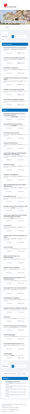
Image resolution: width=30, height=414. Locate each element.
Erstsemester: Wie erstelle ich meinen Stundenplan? (15, 47)
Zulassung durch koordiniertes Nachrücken (13, 124)
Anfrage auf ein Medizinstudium (11, 143)
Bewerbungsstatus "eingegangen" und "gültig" (14, 99)
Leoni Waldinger (14, 125)
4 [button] (20, 36)
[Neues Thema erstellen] (2, 33)
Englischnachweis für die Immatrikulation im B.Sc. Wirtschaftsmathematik (15, 278)
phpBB (8, 404)
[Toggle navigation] (28, 5)
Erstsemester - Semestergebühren (11, 174)
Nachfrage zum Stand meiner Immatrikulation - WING (15, 206)
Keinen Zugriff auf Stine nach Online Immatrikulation (15, 288)
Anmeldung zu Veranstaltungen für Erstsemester (14, 57)
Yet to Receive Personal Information (11, 133)
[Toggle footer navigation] (1, 400)
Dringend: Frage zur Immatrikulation (12, 267)
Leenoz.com (9, 405)
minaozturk (13, 207)
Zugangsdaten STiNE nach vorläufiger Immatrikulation (15, 308)
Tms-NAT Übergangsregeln (9, 334)
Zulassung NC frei (7, 225)
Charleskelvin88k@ (14, 116)
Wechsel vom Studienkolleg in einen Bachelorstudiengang (12, 256)
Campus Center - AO (14, 280)
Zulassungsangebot (8, 353)
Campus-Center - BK (14, 248)
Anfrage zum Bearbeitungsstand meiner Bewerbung (15, 326)
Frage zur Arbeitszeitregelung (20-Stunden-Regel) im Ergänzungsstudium (15, 185)
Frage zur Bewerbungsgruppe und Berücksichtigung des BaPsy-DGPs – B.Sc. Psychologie (15, 153)
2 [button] (15, 36)
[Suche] (25, 27)
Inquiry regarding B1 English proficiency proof (14, 343)
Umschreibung (7, 317)
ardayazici (12, 355)
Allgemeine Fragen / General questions (14, 22)
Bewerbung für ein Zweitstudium (11, 68)
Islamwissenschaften (8, 247)
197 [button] (2, 39)
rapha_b (12, 218)
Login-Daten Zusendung (9, 164)
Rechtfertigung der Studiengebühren (12, 298)
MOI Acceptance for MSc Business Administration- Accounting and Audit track (15, 114)
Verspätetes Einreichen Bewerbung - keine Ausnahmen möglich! (16, 78)
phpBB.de (17, 407)
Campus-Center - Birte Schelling (17, 49)
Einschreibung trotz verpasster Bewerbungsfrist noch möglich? (15, 236)
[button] (5, 39)
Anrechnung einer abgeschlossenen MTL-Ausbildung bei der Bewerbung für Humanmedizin (15, 215)
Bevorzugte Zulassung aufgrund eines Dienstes (14, 89)
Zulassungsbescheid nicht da (10, 196)
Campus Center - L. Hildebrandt (17, 134)
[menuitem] (4, 409)
